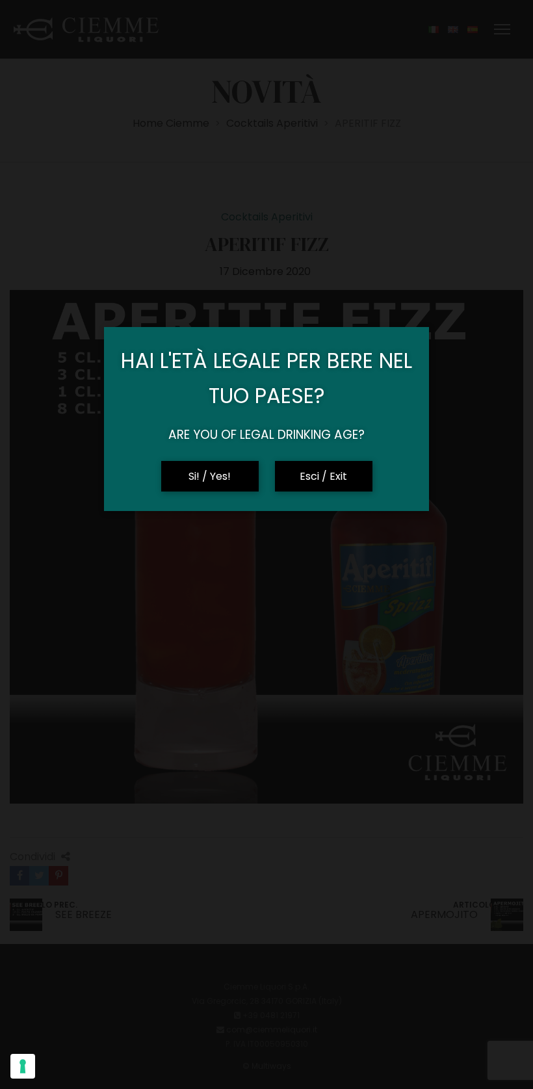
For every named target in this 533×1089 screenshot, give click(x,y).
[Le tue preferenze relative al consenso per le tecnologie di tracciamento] (22, 1066)
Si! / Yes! (209, 476)
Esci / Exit (323, 476)
